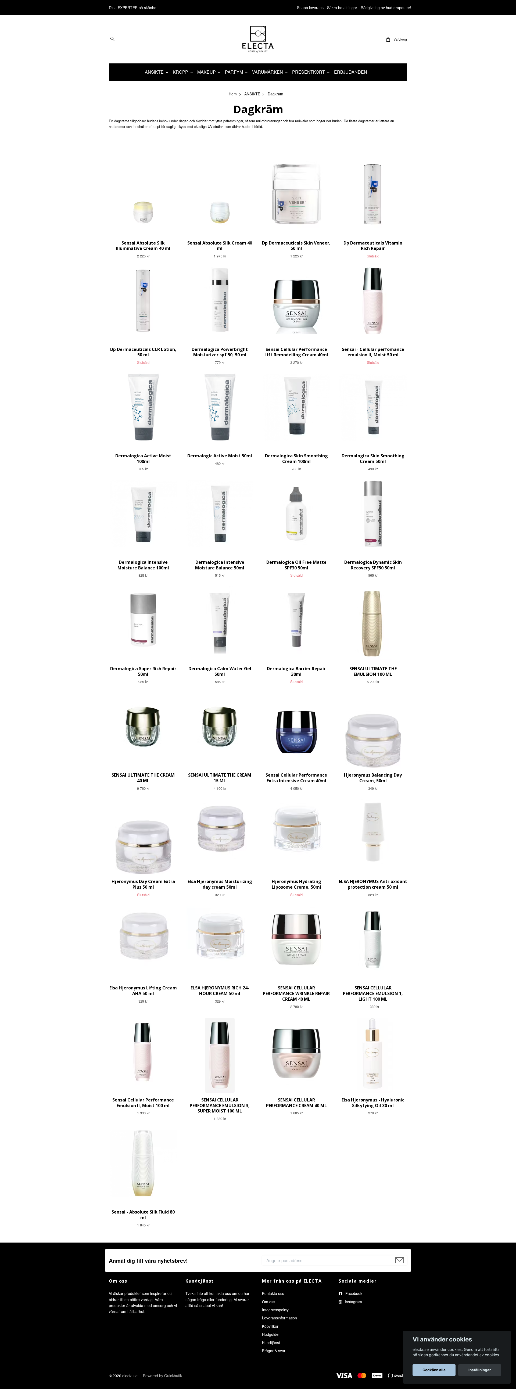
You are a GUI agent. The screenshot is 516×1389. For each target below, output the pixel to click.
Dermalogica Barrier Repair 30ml (296, 671)
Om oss (268, 1301)
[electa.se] (258, 39)
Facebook (353, 1293)
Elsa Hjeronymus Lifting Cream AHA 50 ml (143, 990)
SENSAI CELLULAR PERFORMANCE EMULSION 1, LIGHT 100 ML (373, 993)
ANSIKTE (154, 72)
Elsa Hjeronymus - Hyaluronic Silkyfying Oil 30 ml (373, 1102)
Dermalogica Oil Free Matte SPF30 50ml (296, 565)
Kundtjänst (271, 1342)
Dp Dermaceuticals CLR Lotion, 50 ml (143, 352)
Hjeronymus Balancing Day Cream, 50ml (373, 778)
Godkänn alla (434, 1370)
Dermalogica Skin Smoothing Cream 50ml (373, 458)
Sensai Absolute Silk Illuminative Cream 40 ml (143, 246)
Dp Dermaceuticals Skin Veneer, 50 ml (296, 246)
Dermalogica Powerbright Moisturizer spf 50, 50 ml (220, 352)
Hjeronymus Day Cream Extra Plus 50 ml (143, 884)
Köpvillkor (270, 1326)
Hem (233, 93)
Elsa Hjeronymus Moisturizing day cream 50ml (220, 884)
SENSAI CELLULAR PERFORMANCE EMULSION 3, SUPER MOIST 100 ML (220, 1105)
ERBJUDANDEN (350, 72)
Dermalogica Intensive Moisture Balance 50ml (219, 565)
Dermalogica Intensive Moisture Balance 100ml (143, 565)
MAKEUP (206, 72)
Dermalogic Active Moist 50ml (219, 456)
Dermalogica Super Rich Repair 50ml (143, 671)
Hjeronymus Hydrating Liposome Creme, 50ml (296, 884)
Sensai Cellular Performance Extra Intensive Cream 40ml (296, 778)
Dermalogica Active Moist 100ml (143, 458)
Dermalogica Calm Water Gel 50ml (219, 671)
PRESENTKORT (308, 72)
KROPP (180, 72)
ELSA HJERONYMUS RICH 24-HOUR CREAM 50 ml (220, 990)
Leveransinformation (279, 1317)
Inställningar (479, 1370)
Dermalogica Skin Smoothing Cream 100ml (296, 458)
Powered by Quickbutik (162, 1375)
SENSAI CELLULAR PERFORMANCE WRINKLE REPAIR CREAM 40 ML (296, 993)
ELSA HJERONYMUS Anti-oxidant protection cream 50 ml (373, 884)
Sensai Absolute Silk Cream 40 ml (219, 246)
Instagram (353, 1301)
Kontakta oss (273, 1293)
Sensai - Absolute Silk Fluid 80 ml (143, 1215)
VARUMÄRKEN (267, 72)
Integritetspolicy (275, 1309)
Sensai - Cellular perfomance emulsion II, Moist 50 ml (373, 352)
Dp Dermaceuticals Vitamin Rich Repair (372, 246)
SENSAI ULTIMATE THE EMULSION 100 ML (373, 671)
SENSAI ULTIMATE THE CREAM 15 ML (219, 778)
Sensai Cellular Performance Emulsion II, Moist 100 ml (143, 1102)
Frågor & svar (273, 1350)
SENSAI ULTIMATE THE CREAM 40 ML (143, 778)
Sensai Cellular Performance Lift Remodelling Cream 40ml (296, 352)
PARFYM (234, 72)
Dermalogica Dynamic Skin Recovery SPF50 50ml (373, 565)
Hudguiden (271, 1334)
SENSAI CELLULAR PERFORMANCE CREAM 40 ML (296, 1102)
